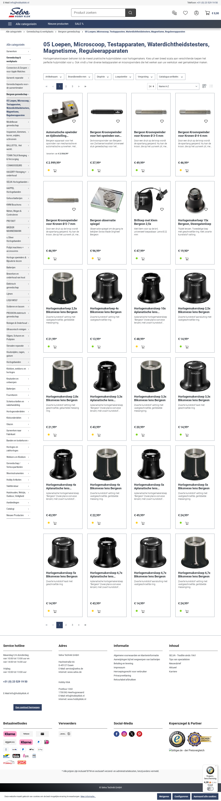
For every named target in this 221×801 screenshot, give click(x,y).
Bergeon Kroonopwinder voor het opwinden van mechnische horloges (106, 134)
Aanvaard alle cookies (205, 796)
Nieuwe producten (58, 23)
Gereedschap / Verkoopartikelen (14, 465)
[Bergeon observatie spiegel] (107, 200)
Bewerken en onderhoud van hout (15, 275)
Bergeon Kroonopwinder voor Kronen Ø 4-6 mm (194, 133)
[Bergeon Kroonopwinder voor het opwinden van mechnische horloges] (107, 112)
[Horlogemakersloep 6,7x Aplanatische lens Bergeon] (107, 552)
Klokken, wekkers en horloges (16, 370)
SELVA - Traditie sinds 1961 (182, 655)
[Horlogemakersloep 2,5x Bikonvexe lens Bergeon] (195, 288)
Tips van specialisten (179, 659)
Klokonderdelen (13, 417)
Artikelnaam (51, 76)
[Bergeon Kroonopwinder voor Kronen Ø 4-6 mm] (195, 112)
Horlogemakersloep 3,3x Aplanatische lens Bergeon (106, 398)
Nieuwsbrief (175, 663)
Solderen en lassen (15, 306)
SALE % (79, 23)
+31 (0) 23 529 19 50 (207, 2)
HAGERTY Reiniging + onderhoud (16, 173)
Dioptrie (101, 76)
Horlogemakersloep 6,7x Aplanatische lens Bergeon (106, 574)
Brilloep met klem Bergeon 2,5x (145, 222)
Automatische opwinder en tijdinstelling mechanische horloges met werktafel (61, 134)
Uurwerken (11, 51)
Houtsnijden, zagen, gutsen (15, 354)
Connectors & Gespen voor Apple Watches (16, 69)
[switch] (210, 789)
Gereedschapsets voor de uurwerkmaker (17, 86)
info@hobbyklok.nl (19, 2)
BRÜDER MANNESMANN (13, 229)
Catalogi (10, 508)
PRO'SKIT (11, 221)
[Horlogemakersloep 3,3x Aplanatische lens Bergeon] (107, 376)
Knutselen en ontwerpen (12, 380)
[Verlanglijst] (184, 13)
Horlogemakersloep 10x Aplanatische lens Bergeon (150, 310)
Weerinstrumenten (15, 473)
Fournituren (11, 395)
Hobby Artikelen (13, 479)
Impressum (119, 667)
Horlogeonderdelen (15, 411)
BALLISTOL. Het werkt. (14, 147)
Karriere (173, 671)
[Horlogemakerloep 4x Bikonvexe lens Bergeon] (107, 288)
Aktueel (173, 667)
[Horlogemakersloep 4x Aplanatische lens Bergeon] (63, 464)
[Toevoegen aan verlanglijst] (74, 122)
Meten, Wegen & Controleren (13, 213)
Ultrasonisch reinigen (16, 329)
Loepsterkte (121, 76)
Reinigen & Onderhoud (16, 323)
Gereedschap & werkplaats (13, 59)
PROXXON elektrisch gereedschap (16, 315)
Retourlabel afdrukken (125, 679)
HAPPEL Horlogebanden (13, 190)
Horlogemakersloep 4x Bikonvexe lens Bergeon (106, 486)
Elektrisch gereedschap (12, 285)
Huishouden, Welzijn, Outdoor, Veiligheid (16, 494)
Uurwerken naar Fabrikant (13, 432)
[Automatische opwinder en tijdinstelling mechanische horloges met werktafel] (63, 112)
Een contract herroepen (28, 707)
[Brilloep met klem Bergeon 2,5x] (151, 200)
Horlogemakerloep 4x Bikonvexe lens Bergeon (106, 310)
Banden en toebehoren (17, 440)
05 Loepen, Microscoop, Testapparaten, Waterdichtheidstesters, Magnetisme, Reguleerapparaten (18, 108)
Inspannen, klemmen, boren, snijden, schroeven (16, 135)
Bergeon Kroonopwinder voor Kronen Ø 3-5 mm (150, 133)
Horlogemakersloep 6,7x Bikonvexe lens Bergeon (150, 574)
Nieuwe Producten (15, 515)
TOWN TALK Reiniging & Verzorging (16, 157)
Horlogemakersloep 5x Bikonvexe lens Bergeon (194, 486)
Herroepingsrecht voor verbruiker (130, 671)
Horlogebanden (13, 362)
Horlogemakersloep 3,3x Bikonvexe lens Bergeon (150, 398)
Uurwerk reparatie (14, 77)
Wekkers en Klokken (16, 457)
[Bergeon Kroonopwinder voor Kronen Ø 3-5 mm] (151, 112)
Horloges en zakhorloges (12, 449)
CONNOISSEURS (14, 165)
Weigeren (164, 796)
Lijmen (9, 293)
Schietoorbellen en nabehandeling (15, 403)
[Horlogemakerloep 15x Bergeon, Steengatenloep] (195, 200)
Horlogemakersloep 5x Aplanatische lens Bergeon (149, 486)
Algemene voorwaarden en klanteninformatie (136, 655)
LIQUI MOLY (11, 300)
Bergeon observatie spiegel (103, 222)
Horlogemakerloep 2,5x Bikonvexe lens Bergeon (61, 310)
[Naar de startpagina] (19, 12)
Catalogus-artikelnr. (169, 76)
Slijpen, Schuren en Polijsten (15, 337)
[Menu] (216, 767)
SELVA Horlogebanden (16, 181)
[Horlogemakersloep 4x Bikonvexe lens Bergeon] (107, 464)
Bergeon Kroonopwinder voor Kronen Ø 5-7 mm (62, 222)
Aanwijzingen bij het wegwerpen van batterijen (137, 659)
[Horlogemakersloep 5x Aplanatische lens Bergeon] (151, 464)
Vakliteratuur (12, 486)
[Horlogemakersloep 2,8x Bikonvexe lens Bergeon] (63, 376)
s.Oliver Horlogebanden (13, 239)
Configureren (181, 796)
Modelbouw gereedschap (12, 123)
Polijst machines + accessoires (14, 249)
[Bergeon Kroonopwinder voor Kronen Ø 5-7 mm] (63, 200)
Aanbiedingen (12, 502)
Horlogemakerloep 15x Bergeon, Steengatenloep (194, 222)
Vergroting (143, 76)
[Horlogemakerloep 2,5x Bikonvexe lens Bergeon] (63, 288)
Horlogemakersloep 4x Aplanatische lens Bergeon (61, 486)
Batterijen (10, 267)
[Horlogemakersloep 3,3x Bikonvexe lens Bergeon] (151, 376)
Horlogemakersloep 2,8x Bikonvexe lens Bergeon (62, 398)
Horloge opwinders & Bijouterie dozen (16, 259)
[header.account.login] (195, 13)
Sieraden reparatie (15, 345)
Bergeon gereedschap (16, 94)
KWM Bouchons (13, 204)
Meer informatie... (88, 796)
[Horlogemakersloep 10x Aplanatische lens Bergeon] (151, 288)
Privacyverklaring (122, 675)
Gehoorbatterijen (14, 198)
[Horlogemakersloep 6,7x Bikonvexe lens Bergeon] (151, 552)
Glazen (9, 424)
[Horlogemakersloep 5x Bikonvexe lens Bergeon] (195, 464)
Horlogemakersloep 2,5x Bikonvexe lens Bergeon (194, 310)
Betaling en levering (123, 663)
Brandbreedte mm (77, 76)
